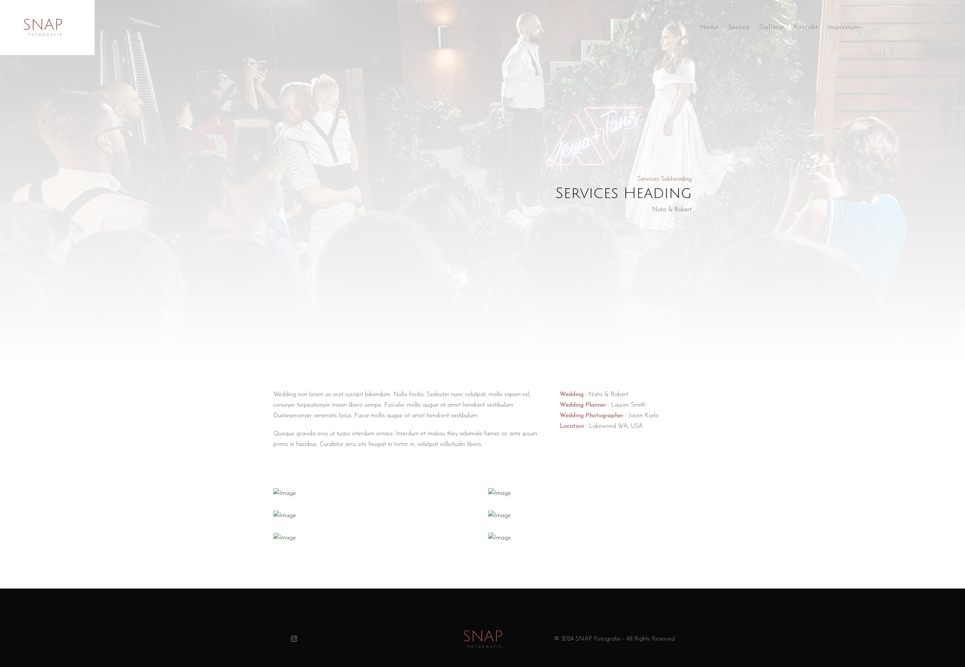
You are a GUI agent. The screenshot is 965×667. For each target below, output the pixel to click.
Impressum (843, 27)
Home (709, 27)
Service (738, 27)
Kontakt (805, 27)
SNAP (43, 25)
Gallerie (771, 27)
